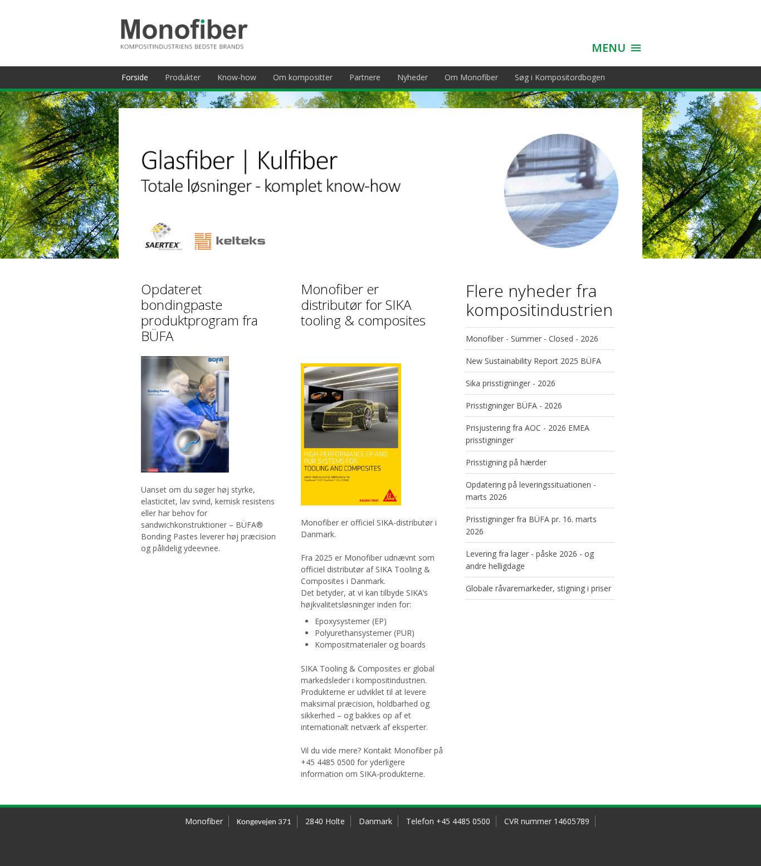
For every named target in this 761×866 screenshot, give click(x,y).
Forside (134, 77)
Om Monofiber (471, 77)
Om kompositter (303, 77)
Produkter (183, 77)
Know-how (236, 77)
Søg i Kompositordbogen (560, 77)
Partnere (364, 77)
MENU (609, 47)
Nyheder (412, 77)
